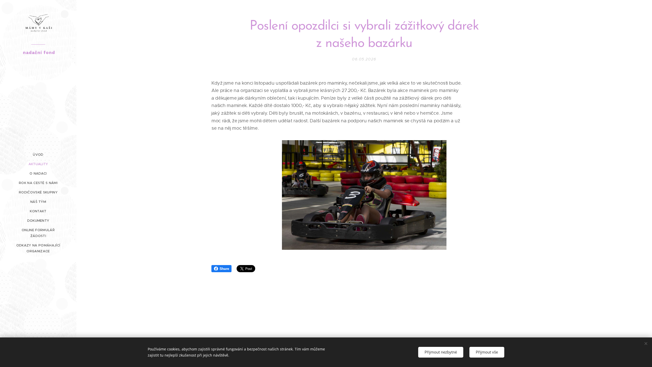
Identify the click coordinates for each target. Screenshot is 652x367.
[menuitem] (38, 155)
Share (224, 269)
